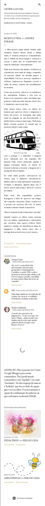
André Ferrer (13, 247)
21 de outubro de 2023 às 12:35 (23, 310)
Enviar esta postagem (24, 243)
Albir (13, 290)
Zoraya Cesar (17, 259)
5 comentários (21, 445)
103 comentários (22, 482)
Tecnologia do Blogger (24, 498)
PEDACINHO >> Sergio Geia (21, 440)
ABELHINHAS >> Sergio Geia (22, 478)
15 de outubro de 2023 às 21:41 (23, 262)
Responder (17, 285)
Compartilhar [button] (9, 243)
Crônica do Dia (13, 9)
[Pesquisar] (39, 4)
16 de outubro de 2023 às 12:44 (27, 290)
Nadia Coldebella (19, 308)
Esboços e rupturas (15, 23)
